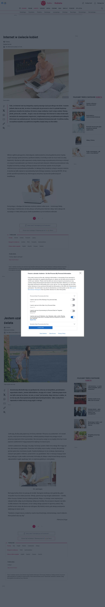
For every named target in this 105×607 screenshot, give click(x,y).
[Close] (80, 273)
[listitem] (52, 296)
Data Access (52, 333)
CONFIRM (41, 327)
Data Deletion (43, 333)
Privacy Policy (61, 333)
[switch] (73, 299)
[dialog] (52, 303)
